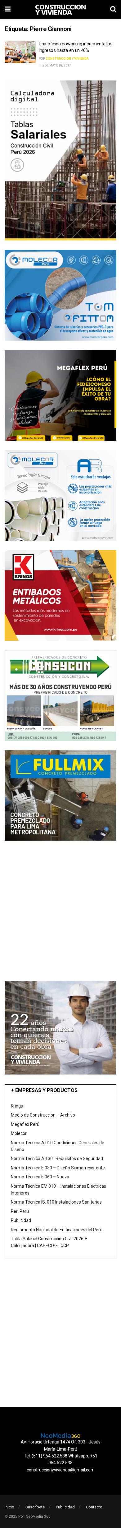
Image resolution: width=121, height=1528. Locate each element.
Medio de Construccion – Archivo (43, 1115)
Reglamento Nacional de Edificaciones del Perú (56, 1229)
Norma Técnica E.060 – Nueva (40, 1176)
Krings (17, 1106)
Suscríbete (35, 1507)
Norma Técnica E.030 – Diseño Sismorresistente (58, 1167)
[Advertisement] (60, 910)
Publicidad (21, 1220)
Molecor (19, 1133)
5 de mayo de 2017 (56, 65)
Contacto (94, 1507)
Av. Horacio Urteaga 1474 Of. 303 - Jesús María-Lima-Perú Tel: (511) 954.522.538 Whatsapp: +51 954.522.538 (61, 1452)
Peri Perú (20, 1211)
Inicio (9, 1507)
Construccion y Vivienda (67, 58)
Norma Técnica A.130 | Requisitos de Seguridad (57, 1158)
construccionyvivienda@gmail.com (61, 1469)
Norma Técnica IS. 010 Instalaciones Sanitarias (56, 1202)
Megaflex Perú (25, 1124)
